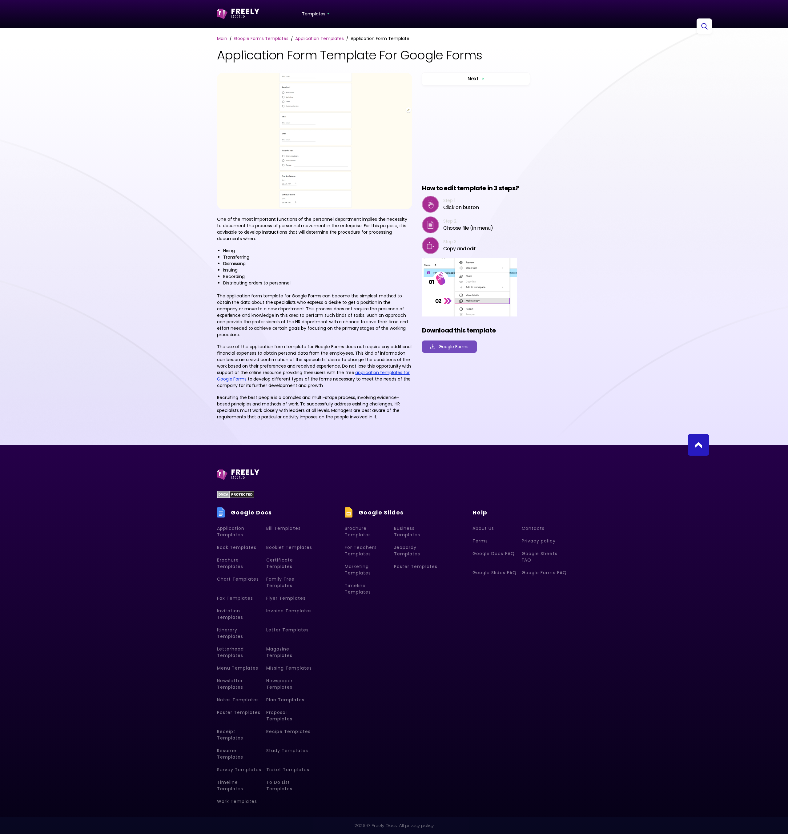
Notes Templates (238, 700)
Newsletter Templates (230, 684)
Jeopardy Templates (407, 550)
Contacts (533, 528)
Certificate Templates (279, 563)
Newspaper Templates (279, 684)
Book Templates (236, 547)
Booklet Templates (289, 547)
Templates (313, 14)
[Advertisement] (476, 134)
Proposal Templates (279, 715)
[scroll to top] (698, 445)
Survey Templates (239, 770)
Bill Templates (283, 528)
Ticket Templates (287, 770)
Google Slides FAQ (494, 573)
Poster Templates (238, 712)
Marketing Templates (358, 569)
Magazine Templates (279, 652)
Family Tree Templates (280, 582)
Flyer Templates (286, 598)
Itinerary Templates (230, 633)
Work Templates (237, 801)
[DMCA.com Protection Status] (235, 494)
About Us (483, 528)
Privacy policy (539, 541)
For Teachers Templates (361, 550)
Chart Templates (238, 579)
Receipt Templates (230, 734)
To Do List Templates (279, 785)
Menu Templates (237, 668)
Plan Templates (285, 700)
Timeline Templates (230, 785)
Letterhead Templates (230, 652)
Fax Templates (235, 598)
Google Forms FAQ (544, 573)
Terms (480, 541)
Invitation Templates (230, 614)
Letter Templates (287, 630)
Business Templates (407, 531)
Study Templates (287, 750)
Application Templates (231, 531)
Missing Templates (289, 668)
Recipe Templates (288, 731)
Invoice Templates (289, 611)
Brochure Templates (230, 563)
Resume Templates (230, 753)
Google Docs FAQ (493, 553)
